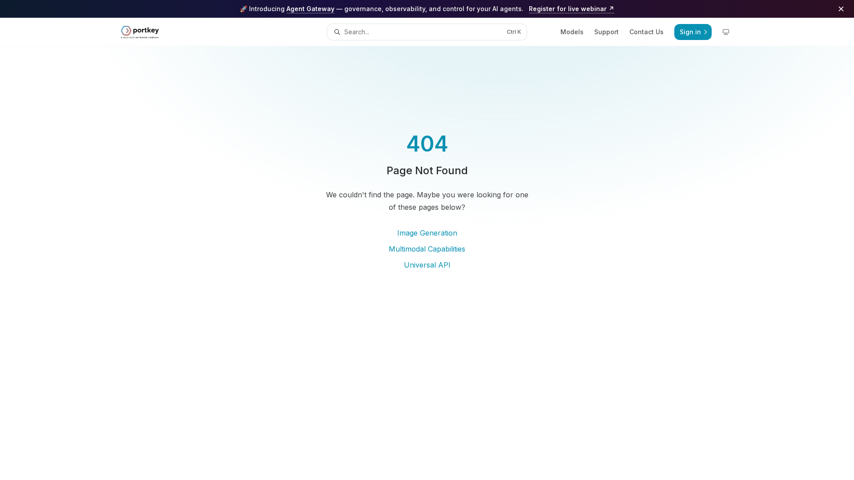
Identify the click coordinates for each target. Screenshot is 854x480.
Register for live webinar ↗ (571, 8)
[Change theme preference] (726, 32)
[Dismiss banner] (841, 9)
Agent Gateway (310, 8)
